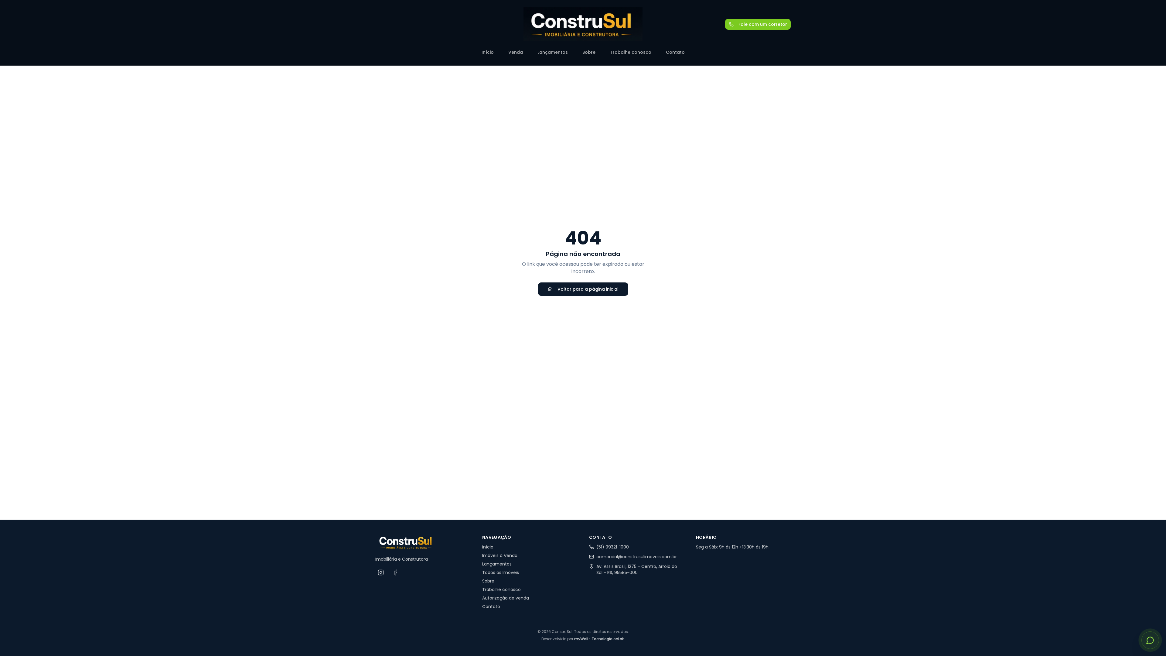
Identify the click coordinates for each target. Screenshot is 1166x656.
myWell (581, 638)
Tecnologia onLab (608, 638)
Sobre (588, 52)
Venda (515, 52)
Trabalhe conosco (630, 52)
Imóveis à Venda (499, 555)
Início (488, 52)
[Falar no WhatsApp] (1150, 640)
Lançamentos (552, 52)
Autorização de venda (505, 598)
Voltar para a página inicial (588, 289)
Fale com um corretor (762, 24)
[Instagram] (380, 572)
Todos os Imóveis (500, 572)
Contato (675, 52)
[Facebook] (395, 572)
